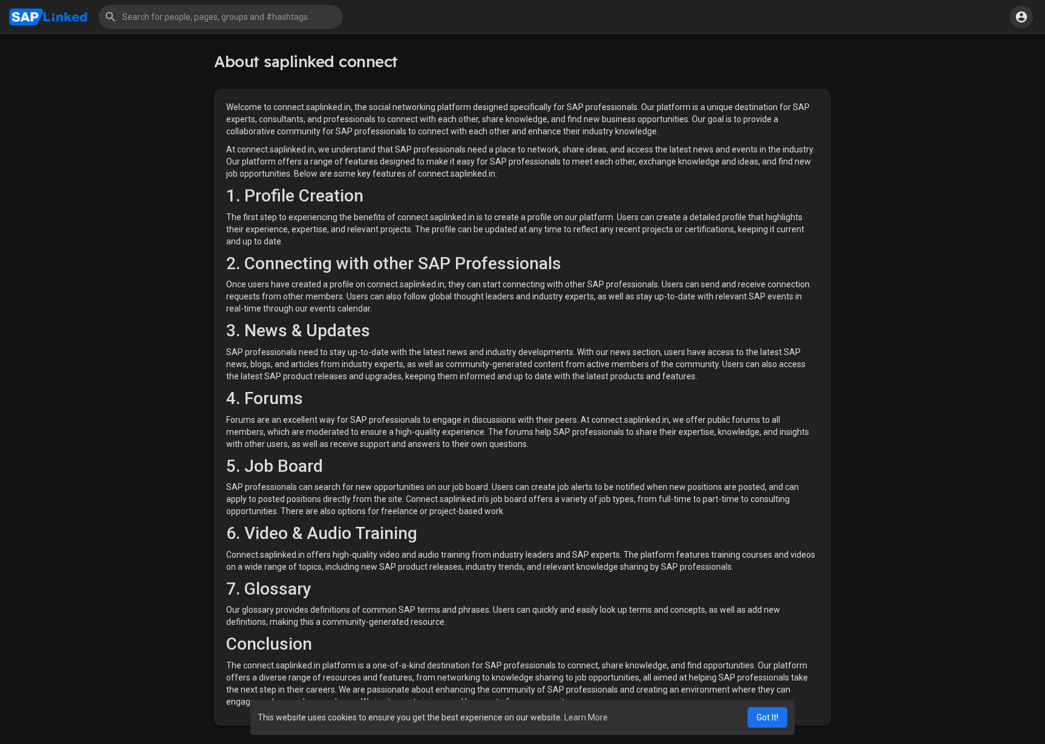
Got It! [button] (767, 717)
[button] (221, 17)
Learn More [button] (586, 717)
